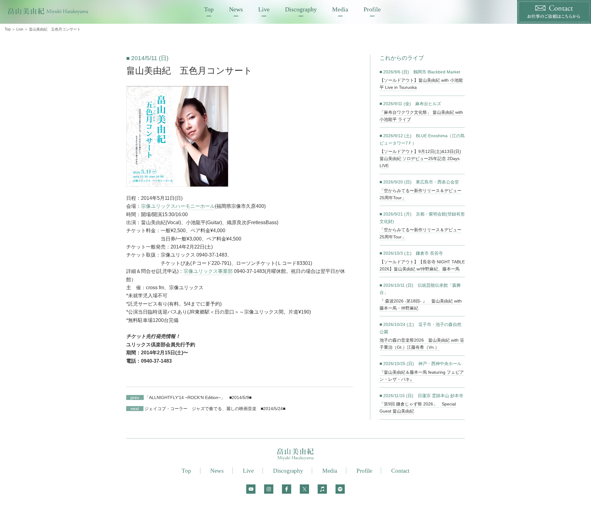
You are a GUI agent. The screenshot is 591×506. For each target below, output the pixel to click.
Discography (301, 9)
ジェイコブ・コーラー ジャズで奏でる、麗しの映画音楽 (193, 408)
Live (264, 9)
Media (340, 9)
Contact (400, 470)
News (236, 9)
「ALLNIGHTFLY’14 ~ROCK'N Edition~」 (178, 397)
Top (209, 9)
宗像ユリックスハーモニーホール (178, 206)
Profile (372, 9)
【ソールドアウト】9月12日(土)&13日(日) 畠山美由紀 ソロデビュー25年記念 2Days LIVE (420, 158)
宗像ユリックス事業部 (208, 271)
